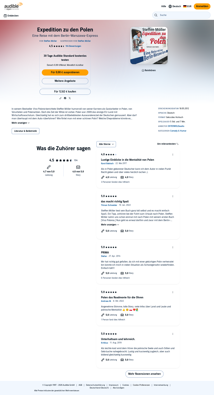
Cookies (125, 385)
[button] (60, 98)
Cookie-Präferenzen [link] (141, 385)
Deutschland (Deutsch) (99, 388)
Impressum (114, 385)
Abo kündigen (118, 388)
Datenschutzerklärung (95, 385)
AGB (81, 385)
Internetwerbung (161, 385)
